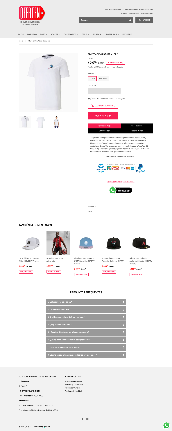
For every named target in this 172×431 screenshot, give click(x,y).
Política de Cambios (72, 388)
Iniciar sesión (134, 13)
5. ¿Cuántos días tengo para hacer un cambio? (68, 332)
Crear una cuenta (147, 13)
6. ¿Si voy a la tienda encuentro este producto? (69, 340)
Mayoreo (127, 34)
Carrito (146, 19)
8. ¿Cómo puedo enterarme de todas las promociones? (72, 355)
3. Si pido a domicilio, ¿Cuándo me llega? (66, 317)
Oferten (28, 427)
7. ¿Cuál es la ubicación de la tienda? (64, 347)
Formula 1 (112, 34)
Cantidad (92, 85)
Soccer (55, 34)
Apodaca (22, 405)
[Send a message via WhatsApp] (166, 425)
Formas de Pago (104, 126)
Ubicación (123, 13)
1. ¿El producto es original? (60, 302)
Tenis (85, 34)
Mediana (103, 78)
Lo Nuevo (32, 34)
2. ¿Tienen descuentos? (58, 309)
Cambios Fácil (104, 131)
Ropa (43, 34)
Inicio (21, 34)
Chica (92, 79)
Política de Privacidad (73, 391)
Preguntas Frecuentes (73, 381)
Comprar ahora (103, 115)
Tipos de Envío (137, 126)
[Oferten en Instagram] (87, 420)
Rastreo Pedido (137, 131)
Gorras (97, 34)
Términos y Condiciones (74, 385)
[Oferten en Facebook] (83, 420)
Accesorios (70, 34)
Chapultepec (23, 410)
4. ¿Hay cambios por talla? (60, 325)
